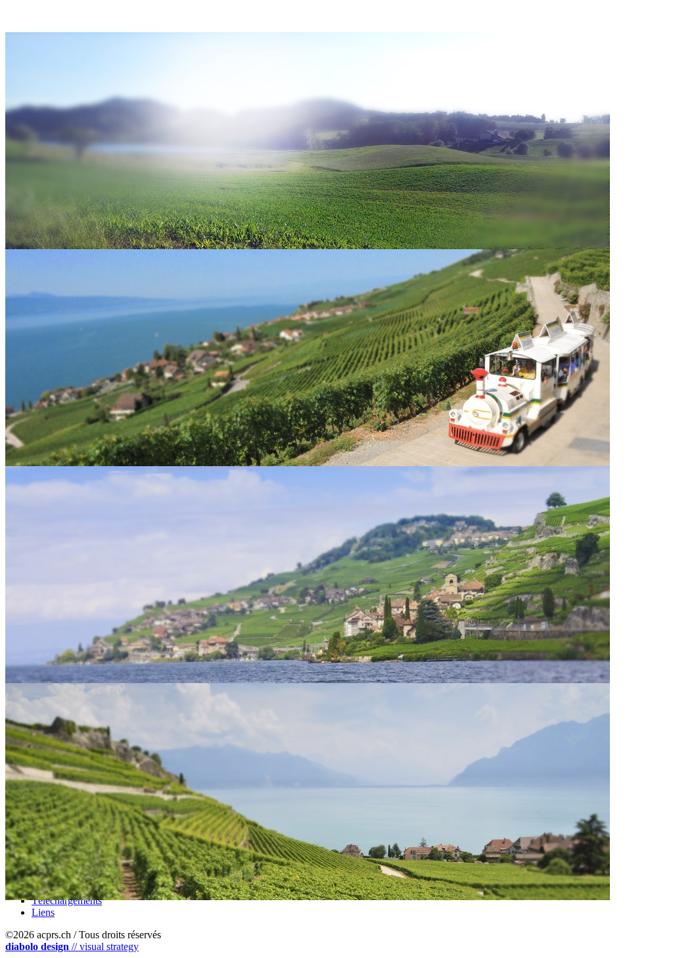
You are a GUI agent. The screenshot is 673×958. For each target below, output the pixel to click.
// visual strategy (72, 946)
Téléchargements (67, 900)
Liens (43, 912)
